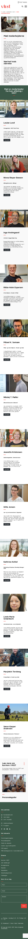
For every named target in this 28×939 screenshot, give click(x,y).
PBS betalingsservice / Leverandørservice (12, 850)
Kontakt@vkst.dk (8, 814)
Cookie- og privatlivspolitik (8, 845)
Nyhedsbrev (4, 870)
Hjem (3, 12)
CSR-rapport (4, 848)
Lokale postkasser (8, 823)
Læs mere (14, 783)
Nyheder (3, 867)
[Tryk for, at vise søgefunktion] (22, 6)
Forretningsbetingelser (7, 838)
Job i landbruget (5, 862)
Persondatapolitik (5, 840)
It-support (6, 825)
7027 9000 (23, 2)
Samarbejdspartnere (6, 873)
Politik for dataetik (6, 843)
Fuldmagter (4, 875)
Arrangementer (5, 865)
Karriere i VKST (10, 12)
